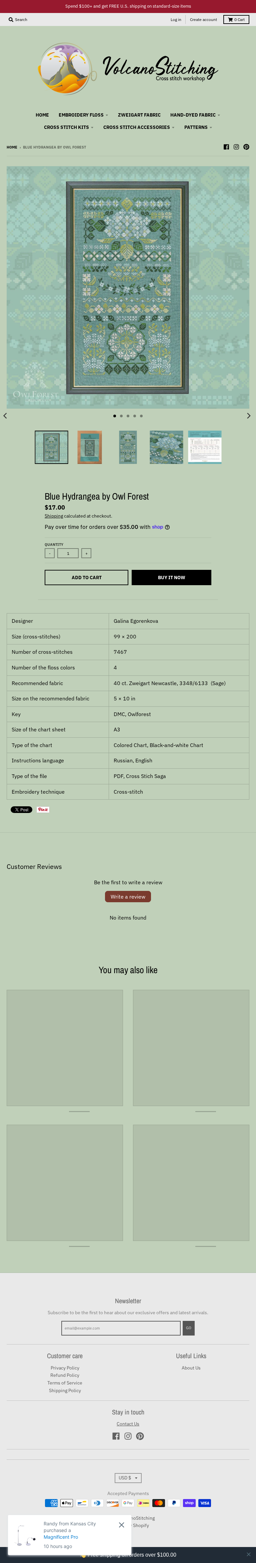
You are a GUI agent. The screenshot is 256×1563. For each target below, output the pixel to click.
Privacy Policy (65, 1368)
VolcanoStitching (137, 1518)
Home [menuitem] (42, 115)
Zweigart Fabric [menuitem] (139, 115)
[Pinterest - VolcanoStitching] (246, 147)
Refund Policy (64, 1375)
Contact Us (128, 1424)
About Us (191, 1368)
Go (188, 1328)
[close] (249, 1554)
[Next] (248, 416)
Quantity (54, 544)
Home (12, 147)
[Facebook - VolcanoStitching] (226, 147)
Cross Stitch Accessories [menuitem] (136, 127)
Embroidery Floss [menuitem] (81, 115)
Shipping (54, 516)
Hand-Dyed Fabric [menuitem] (193, 115)
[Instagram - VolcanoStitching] (236, 147)
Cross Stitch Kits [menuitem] (66, 127)
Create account (203, 19)
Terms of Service (64, 1383)
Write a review (128, 896)
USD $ (125, 1478)
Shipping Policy (65, 1390)
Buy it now (171, 578)
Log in (176, 19)
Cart (239, 19)
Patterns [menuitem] (196, 127)
